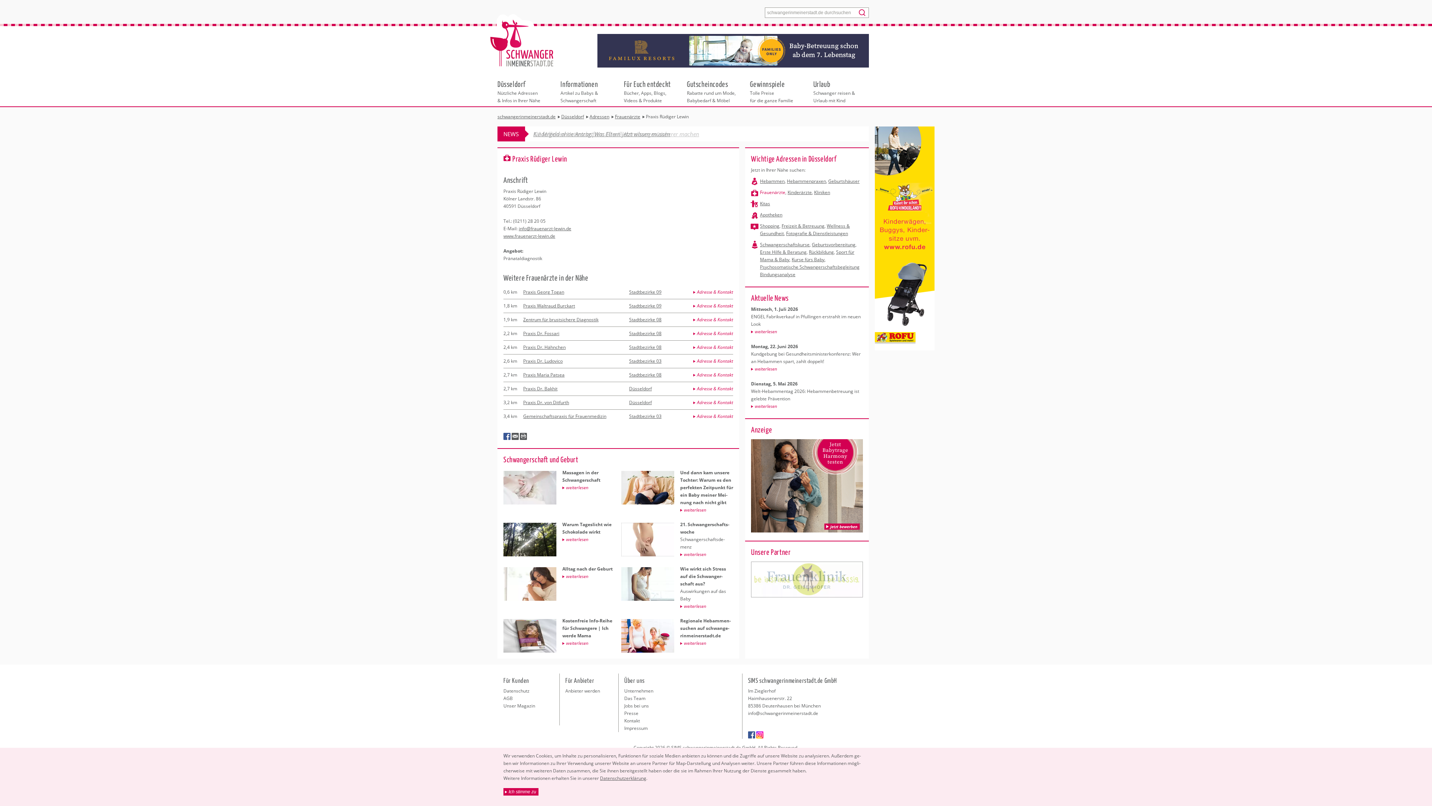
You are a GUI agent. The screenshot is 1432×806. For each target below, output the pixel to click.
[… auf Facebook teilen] (507, 436)
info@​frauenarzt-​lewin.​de (545, 228)
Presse (631, 713)
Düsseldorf (640, 388)
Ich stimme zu (522, 791)
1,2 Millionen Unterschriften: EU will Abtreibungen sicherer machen (616, 134)
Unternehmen (638, 691)
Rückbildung (821, 252)
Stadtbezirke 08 (645, 319)
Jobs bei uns (636, 706)
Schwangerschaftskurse (785, 244)
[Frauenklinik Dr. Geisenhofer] (807, 579)
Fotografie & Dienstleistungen (817, 233)
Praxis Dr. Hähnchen (544, 347)
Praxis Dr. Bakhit (540, 388)
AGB (508, 698)
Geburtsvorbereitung (833, 244)
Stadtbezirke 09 (645, 292)
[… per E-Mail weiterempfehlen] (515, 436)
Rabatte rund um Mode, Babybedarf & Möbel (711, 91)
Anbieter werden (582, 691)
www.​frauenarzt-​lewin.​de (529, 236)
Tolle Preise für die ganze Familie (771, 91)
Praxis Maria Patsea (544, 375)
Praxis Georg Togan (543, 292)
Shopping (769, 226)
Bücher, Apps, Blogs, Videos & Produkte (647, 91)
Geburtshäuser (844, 181)
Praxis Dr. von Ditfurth (546, 402)
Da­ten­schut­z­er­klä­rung (623, 778)
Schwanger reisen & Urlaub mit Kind (834, 91)
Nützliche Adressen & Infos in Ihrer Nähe (518, 91)
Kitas (765, 203)
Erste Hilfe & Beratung (783, 252)
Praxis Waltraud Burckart (549, 306)
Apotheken (771, 215)
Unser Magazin (519, 706)
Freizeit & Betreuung (803, 226)
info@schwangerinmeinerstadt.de (783, 713)
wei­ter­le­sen (766, 331)
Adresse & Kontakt (715, 292)
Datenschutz (516, 691)
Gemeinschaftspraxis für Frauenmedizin (564, 416)
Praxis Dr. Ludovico (543, 361)
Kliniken (822, 192)
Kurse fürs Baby (808, 259)
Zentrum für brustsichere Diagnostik (561, 319)
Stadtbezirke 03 (645, 361)
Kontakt (632, 721)
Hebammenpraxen (806, 181)
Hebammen (772, 181)
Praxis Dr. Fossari (541, 333)
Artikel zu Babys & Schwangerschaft (579, 91)
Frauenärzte (772, 192)
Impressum (636, 728)
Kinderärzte (800, 192)
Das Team (635, 698)
